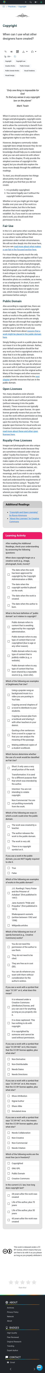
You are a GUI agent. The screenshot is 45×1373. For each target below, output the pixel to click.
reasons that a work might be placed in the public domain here (22, 334)
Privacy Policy (12, 1312)
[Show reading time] (15, 56)
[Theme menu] (36, 2)
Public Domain (24, 66)
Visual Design (9, 75)
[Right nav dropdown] (25, 2)
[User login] (41, 2)
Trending (10, 1346)
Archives (10, 1308)
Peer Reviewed (13, 1337)
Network (10, 1316)
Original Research (14, 1342)
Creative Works (10, 66)
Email (12, 1362)
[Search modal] (30, 2)
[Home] (4, 2)
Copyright (22, 7)
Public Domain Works (12, 71)
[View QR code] (17, 51)
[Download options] (25, 51)
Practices (12, 7)
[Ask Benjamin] (40, 1368)
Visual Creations (29, 71)
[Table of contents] (4, 6)
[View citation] (11, 51)
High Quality (12, 1333)
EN (9, 56)
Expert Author (12, 1350)
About (9, 1321)
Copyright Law (20, 61)
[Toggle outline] (5, 51)
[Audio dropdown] (34, 51)
